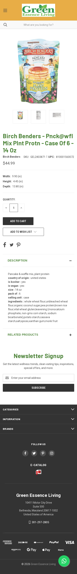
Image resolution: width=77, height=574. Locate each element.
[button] (38, 260)
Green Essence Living (43, 564)
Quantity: (9, 199)
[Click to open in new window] (20, 116)
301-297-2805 (40, 522)
